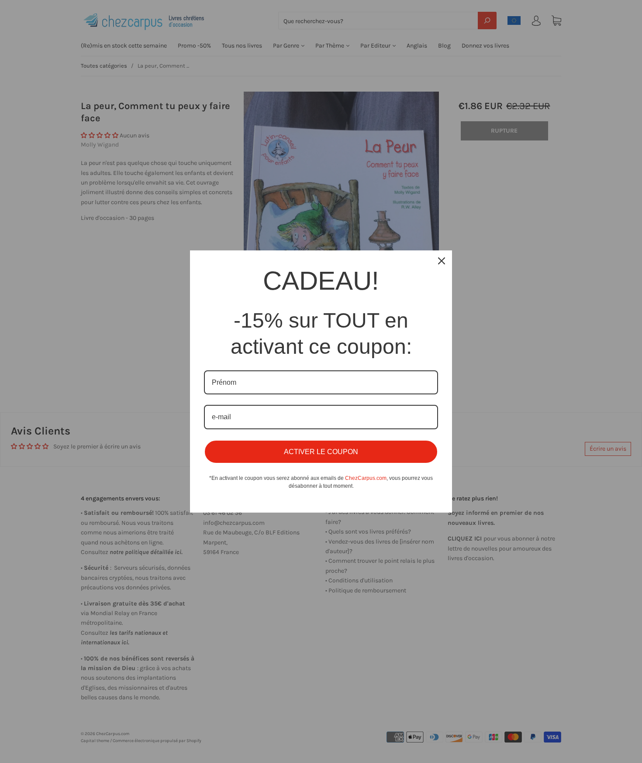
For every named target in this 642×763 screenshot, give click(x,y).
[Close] (441, 260)
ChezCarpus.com (366, 478)
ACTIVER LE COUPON (321, 451)
